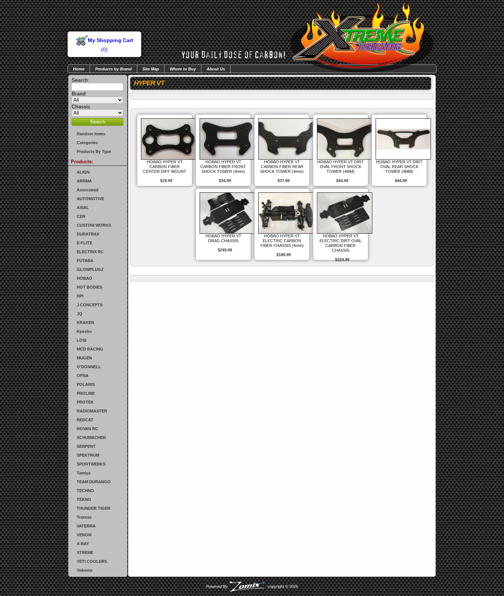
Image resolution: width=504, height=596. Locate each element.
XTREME (85, 552)
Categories (87, 142)
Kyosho (84, 331)
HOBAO (84, 278)
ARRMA (84, 181)
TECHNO (85, 490)
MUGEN (84, 358)
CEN (81, 216)
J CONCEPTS (90, 305)
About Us (216, 69)
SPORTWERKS (91, 464)
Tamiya (83, 473)
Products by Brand (113, 69)
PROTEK (85, 402)
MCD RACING (90, 349)
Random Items (91, 134)
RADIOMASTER (92, 411)
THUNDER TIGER (93, 508)
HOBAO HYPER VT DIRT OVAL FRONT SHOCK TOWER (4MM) (340, 167)
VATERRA (86, 526)
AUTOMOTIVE (90, 198)
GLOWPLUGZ (90, 269)
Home (78, 69)
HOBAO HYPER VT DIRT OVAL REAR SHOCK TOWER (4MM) (399, 167)
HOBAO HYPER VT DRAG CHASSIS (223, 238)
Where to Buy (183, 69)
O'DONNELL (89, 367)
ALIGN (83, 172)
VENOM (84, 535)
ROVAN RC (87, 428)
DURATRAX (88, 234)
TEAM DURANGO (94, 482)
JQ (79, 313)
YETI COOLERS (92, 561)
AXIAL (83, 207)
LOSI (81, 340)
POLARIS (86, 384)
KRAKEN (85, 322)
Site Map (150, 69)
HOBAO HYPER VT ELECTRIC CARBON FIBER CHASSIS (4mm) (282, 241)
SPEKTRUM (88, 455)
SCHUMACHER (91, 437)
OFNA (83, 375)
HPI (80, 296)
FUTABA (85, 260)
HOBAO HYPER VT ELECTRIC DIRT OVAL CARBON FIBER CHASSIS (341, 243)
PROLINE (86, 393)
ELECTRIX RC (90, 252)
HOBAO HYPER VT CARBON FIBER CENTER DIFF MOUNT (164, 167)
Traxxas (84, 517)
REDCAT (85, 420)
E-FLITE (84, 243)
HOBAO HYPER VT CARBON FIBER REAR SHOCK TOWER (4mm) (282, 167)
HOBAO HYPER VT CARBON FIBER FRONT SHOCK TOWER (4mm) (223, 167)
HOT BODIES (89, 287)
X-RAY (83, 543)
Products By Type (94, 151)
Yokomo (85, 570)
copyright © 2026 (252, 586)
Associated (88, 190)
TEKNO (84, 499)
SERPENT (86, 446)
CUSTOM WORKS (94, 225)
